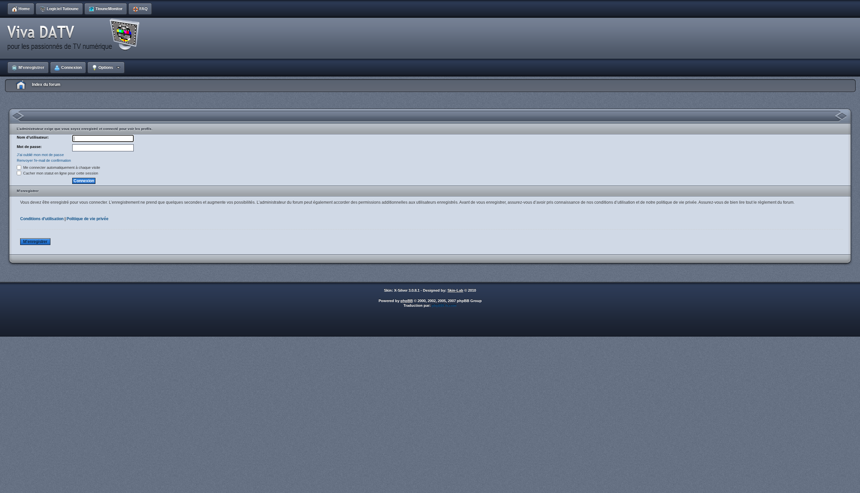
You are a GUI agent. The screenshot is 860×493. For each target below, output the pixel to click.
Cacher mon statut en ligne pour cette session (60, 173)
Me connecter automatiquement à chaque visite (61, 167)
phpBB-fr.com (444, 305)
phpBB (406, 301)
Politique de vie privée (88, 218)
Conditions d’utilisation (41, 218)
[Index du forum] (75, 35)
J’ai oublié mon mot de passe (40, 155)
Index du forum (46, 84)
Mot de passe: (29, 147)
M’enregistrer (35, 241)
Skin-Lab (455, 290)
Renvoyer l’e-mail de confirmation (44, 160)
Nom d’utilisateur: (33, 137)
